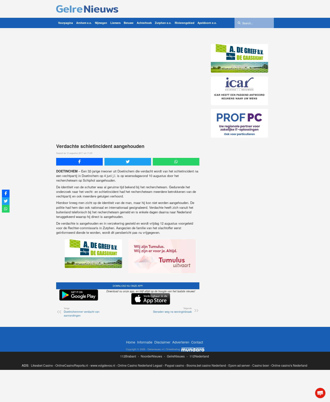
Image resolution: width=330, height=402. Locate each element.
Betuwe (128, 23)
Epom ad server (239, 365)
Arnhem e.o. (84, 23)
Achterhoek (144, 23)
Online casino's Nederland (289, 365)
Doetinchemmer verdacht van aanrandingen (81, 312)
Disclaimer (162, 341)
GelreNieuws (176, 356)
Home (130, 341)
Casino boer (260, 365)
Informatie (144, 341)
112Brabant (128, 356)
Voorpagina (65, 23)
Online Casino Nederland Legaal (140, 365)
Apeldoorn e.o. (207, 23)
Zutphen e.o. (163, 23)
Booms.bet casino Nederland (206, 365)
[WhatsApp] (176, 162)
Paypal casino (174, 365)
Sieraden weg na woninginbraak (172, 310)
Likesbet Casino (42, 365)
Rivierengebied (184, 23)
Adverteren (180, 341)
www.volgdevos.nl (103, 365)
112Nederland (199, 356)
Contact (197, 341)
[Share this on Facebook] (79, 162)
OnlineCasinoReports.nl (71, 365)
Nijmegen (101, 23)
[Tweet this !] (127, 162)
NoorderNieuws (151, 356)
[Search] (239, 23)
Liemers (115, 23)
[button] (320, 393)
